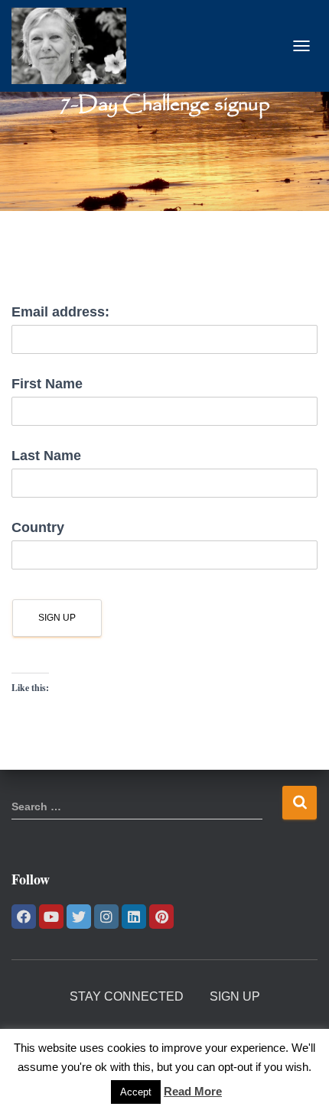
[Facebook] (23, 916)
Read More (193, 1091)
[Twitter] (79, 916)
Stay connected (127, 996)
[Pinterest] (161, 916)
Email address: (60, 312)
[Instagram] (106, 916)
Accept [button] (135, 1092)
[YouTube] (51, 916)
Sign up (235, 996)
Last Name (46, 455)
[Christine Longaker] (74, 46)
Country (37, 527)
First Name (47, 383)
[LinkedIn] (134, 916)
